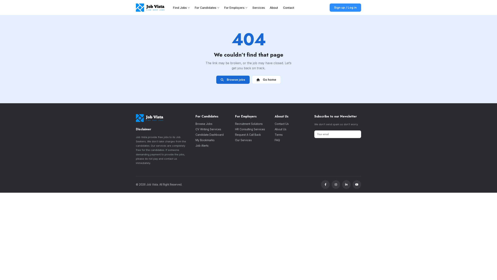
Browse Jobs (203, 123)
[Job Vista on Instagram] (336, 184)
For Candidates (205, 8)
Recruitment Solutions (249, 123)
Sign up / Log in (345, 7)
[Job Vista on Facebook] (325, 184)
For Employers (234, 8)
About (274, 8)
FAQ (277, 140)
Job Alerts (202, 145)
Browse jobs (235, 79)
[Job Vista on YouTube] (357, 184)
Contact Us (282, 123)
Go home (268, 79)
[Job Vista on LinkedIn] (346, 184)
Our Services (243, 140)
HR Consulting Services (250, 129)
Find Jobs (180, 8)
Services (258, 8)
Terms (279, 134)
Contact (288, 8)
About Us (280, 129)
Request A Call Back (248, 134)
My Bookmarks (205, 140)
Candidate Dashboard (209, 134)
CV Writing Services (208, 129)
